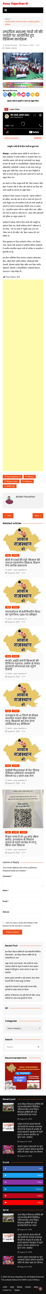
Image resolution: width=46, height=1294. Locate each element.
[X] (10, 94)
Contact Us (7, 1290)
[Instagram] (19, 94)
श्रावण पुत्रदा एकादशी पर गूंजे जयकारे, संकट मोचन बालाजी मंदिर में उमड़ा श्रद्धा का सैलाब (22, 979)
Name (6, 890)
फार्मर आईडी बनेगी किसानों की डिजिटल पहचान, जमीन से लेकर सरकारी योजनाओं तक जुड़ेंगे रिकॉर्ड (22, 665)
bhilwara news (12, 481)
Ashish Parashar (11, 45)
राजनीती (15, 832)
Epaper (17, 1290)
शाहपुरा (36, 1287)
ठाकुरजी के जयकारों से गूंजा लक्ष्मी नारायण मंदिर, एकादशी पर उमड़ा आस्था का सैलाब (21, 988)
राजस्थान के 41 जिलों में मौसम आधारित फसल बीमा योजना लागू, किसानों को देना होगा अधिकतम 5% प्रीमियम (21, 720)
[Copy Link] (33, 94)
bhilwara (31, 477)
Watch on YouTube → (11, 138)
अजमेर (5, 1287)
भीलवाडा (7, 48)
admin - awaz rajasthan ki (17, 570)
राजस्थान (14, 48)
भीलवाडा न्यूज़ (11, 486)
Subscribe (38, 138)
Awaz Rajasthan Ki (15, 3)
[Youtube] (23, 94)
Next (37, 516)
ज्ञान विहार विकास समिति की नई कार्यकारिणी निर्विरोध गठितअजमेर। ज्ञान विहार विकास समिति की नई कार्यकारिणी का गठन (23, 955)
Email (5, 901)
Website (6, 912)
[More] (37, 94)
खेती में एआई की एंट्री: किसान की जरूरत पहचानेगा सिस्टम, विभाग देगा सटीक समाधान (22, 562)
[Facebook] (5, 94)
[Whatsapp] (14, 94)
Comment (7, 876)
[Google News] (28, 94)
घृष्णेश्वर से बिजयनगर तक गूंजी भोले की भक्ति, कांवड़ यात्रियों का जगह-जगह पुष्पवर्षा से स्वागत (22, 996)
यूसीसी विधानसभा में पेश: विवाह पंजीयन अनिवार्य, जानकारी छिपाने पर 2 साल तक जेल (22, 773)
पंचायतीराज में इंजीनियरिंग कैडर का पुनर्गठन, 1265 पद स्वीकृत (22, 613)
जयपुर (8, 555)
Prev (9, 516)
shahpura (28, 481)
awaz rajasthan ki (14, 477)
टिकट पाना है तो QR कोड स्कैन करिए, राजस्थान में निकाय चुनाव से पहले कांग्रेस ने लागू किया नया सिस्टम (21, 841)
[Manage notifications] (40, 1289)
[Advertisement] (23, 375)
